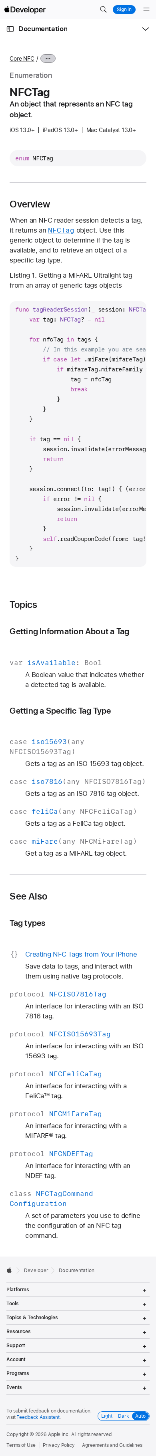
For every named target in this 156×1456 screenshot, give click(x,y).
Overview (30, 204)
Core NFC (22, 58)
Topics (23, 604)
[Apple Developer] (25, 9)
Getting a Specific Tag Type (60, 711)
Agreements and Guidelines (112, 1445)
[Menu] (146, 9)
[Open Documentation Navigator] (10, 29)
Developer (36, 1270)
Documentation (42, 29)
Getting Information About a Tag (69, 631)
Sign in (124, 9)
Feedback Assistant (38, 1417)
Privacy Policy (59, 1445)
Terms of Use (21, 1445)
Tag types (27, 923)
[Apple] (11, 1270)
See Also (28, 896)
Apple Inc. (59, 1434)
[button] (103, 9)
